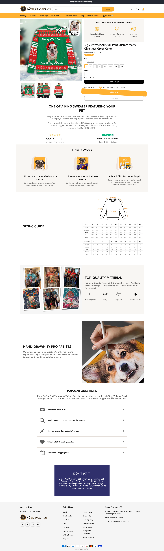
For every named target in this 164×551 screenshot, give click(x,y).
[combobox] (83, 9)
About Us (66, 520)
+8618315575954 (117, 517)
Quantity (86, 70)
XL (99, 66)
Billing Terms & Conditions (88, 532)
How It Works (67, 516)
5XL (122, 66)
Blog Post (66, 539)
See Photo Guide (89, 87)
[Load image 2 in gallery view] (43, 90)
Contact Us (66, 527)
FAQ (64, 523)
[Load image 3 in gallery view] (59, 90)
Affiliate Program (68, 535)
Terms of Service (88, 523)
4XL (116, 66)
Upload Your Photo (90, 78)
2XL (105, 66)
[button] (82, 409)
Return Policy (87, 516)
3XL (110, 66)
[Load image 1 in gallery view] (28, 90)
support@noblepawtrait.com (82, 488)
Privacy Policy (87, 512)
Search (65, 512)
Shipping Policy (88, 520)
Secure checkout (88, 537)
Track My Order (68, 531)
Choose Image (114, 82)
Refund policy (87, 527)
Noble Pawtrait (84, 549)
